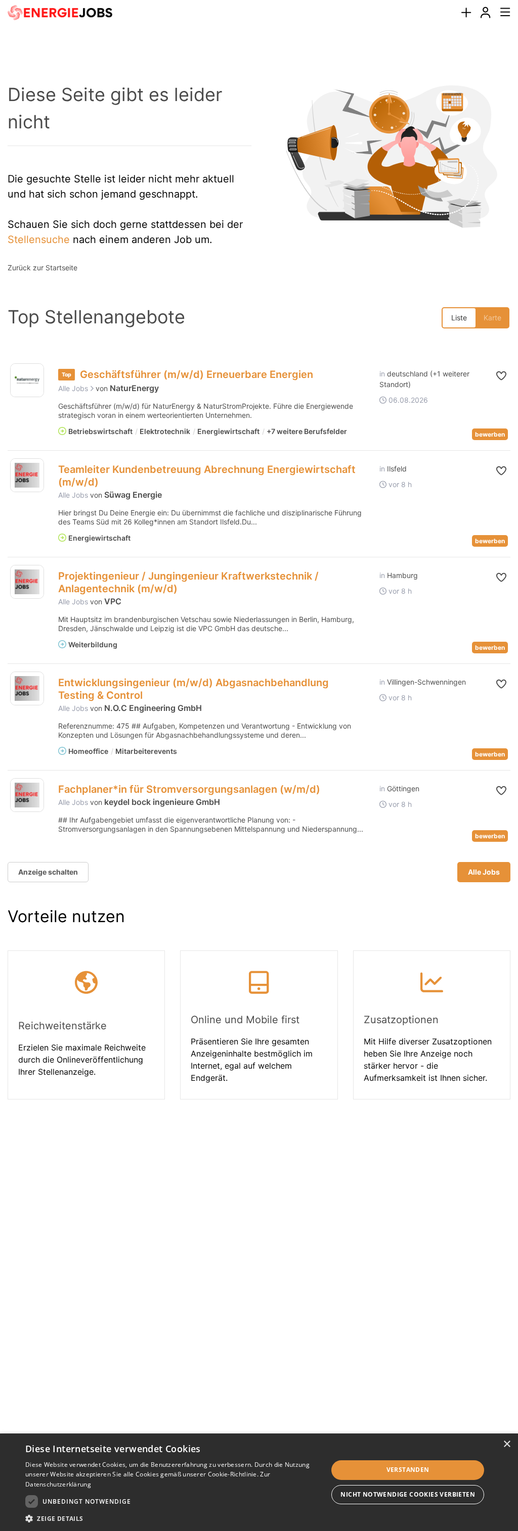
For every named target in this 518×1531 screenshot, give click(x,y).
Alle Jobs (74, 388)
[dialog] (259, 1482)
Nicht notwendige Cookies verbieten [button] (407, 1494)
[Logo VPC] (27, 581)
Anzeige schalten (48, 872)
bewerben (490, 434)
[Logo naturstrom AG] (27, 380)
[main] (259, 582)
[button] (496, 376)
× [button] (506, 1444)
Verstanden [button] (407, 1469)
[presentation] (465, 13)
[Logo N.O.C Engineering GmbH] (27, 688)
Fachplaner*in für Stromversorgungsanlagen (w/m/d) (189, 789)
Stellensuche (39, 239)
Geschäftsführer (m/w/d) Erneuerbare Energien (196, 374)
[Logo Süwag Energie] (27, 475)
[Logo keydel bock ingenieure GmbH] (27, 795)
